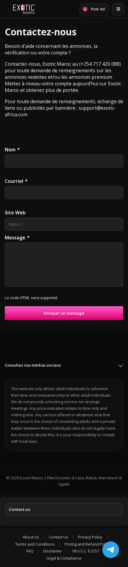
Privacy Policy (90, 537)
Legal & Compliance (64, 558)
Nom (12, 149)
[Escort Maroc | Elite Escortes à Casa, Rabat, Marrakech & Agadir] (24, 9)
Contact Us (58, 537)
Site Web (15, 212)
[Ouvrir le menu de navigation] (118, 9)
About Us (31, 537)
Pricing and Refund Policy (87, 544)
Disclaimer (52, 551)
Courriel (16, 181)
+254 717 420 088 (100, 64)
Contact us (19, 509)
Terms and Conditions (35, 544)
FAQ (29, 551)
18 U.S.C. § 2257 (85, 551)
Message (17, 237)
